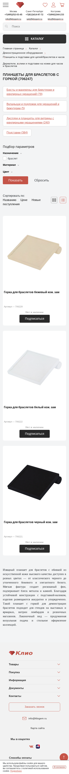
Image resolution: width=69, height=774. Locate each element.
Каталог (37, 38)
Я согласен (59, 767)
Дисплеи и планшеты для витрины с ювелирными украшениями (30, 120)
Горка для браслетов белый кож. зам (30, 407)
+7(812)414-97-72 (34, 14)
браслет (13, 158)
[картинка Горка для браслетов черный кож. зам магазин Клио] (34, 482)
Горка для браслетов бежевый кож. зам (31, 292)
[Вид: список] (63, 200)
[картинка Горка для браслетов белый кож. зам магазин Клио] (34, 367)
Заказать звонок (34, 706)
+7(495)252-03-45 (13, 14)
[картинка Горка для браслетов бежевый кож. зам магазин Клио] (34, 252)
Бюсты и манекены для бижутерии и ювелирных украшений (30, 92)
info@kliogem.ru (37, 718)
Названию (10, 199)
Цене (24, 199)
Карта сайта (38, 728)
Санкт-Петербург (34, 11)
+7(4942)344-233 (55, 14)
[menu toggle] (5, 5)
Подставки (17, 132)
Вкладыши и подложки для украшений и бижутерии (33, 106)
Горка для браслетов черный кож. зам (31, 522)
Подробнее (16, 771)
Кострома (56, 11)
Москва (13, 11)
